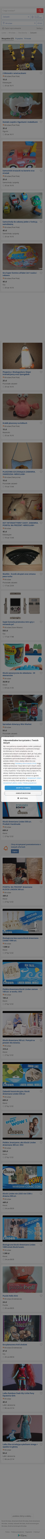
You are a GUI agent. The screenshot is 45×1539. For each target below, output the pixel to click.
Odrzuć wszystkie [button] (23, 793)
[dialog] (22, 769)
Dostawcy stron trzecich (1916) (25, 763)
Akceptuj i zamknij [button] (23, 788)
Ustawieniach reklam (34, 778)
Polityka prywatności (30, 783)
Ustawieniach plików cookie (12, 783)
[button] (22, 798)
